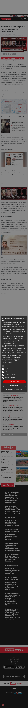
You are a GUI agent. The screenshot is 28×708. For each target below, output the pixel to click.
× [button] (24, 317)
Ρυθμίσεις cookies (19, 361)
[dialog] (14, 354)
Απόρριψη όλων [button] (14, 385)
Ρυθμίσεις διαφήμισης (7, 357)
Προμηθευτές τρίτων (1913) (9, 340)
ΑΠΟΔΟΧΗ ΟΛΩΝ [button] (14, 381)
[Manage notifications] (3, 705)
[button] (14, 389)
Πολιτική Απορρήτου (7, 362)
